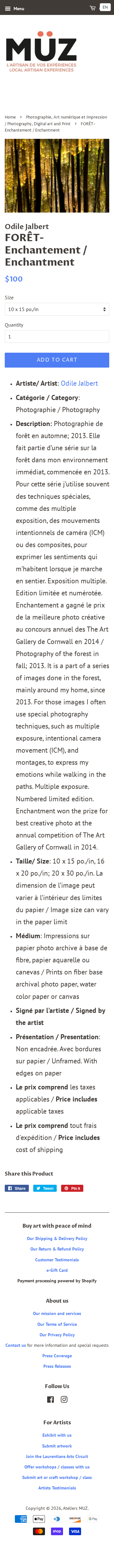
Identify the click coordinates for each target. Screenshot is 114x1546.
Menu (18, 8)
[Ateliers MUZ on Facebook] (50, 1401)
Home (10, 117)
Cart (103, 9)
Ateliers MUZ (75, 1508)
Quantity (14, 325)
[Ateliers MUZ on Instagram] (63, 1401)
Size (9, 297)
